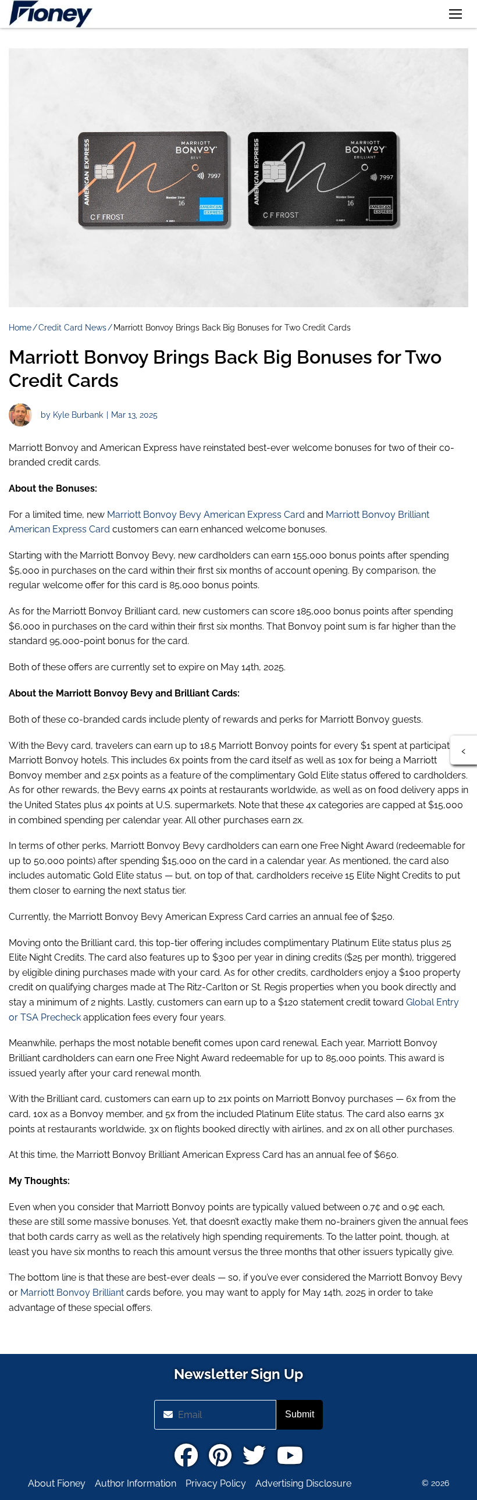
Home (20, 327)
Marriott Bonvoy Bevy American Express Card (206, 514)
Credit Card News (72, 327)
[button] (455, 14)
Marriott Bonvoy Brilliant (72, 1292)
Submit (299, 1414)
